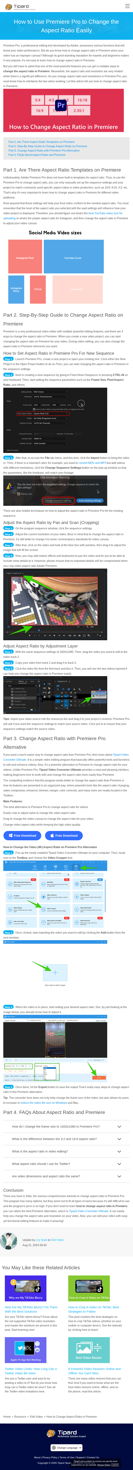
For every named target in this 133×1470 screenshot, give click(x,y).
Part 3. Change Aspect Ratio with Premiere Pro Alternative (44, 150)
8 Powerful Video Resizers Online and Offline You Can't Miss (94, 1371)
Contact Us (93, 1457)
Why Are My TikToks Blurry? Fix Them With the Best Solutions (31, 1309)
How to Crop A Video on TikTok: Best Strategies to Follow (93, 1309)
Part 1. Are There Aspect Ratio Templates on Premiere (41, 141)
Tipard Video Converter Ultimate (88, 1211)
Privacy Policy (49, 1457)
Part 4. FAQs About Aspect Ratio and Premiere (36, 154)
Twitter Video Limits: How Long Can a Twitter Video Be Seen (31, 1371)
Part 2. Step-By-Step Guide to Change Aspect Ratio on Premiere (47, 146)
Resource (20, 1416)
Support (80, 1457)
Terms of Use (67, 1457)
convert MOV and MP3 (92, 462)
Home (7, 1416)
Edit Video (57, 1240)
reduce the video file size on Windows (44, 1102)
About (37, 1457)
